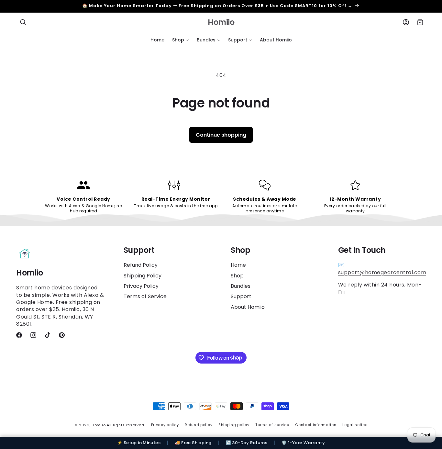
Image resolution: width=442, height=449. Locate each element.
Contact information (315, 424)
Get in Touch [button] (362, 250)
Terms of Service (145, 296)
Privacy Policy (141, 286)
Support (241, 296)
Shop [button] (240, 250)
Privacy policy (165, 424)
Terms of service (272, 424)
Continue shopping (221, 135)
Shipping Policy (142, 275)
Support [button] (139, 250)
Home (238, 265)
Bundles (240, 286)
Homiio (98, 425)
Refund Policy (141, 265)
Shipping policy (233, 424)
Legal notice (354, 424)
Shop (237, 275)
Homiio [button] (29, 273)
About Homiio (248, 307)
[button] (23, 22)
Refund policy (198, 424)
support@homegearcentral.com (382, 272)
